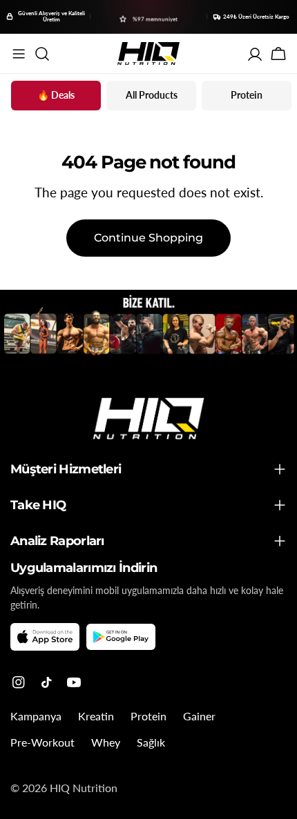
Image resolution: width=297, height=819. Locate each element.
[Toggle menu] (18, 54)
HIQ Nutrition (83, 787)
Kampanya (35, 715)
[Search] (42, 54)
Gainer (199, 715)
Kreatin (96, 715)
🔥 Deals (56, 95)
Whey (105, 742)
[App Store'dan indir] (44, 637)
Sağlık (151, 742)
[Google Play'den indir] (120, 637)
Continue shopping (148, 237)
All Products (152, 95)
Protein (246, 95)
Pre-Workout (42, 742)
